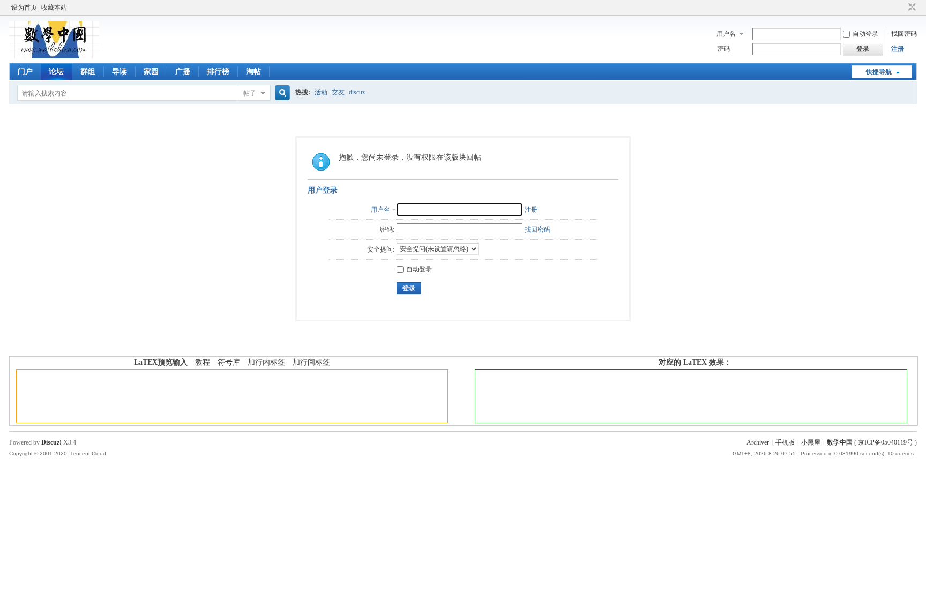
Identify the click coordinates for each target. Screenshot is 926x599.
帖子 (249, 93)
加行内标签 (266, 362)
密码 (723, 49)
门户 (25, 72)
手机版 (785, 442)
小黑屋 (810, 442)
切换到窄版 (911, 7)
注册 (897, 49)
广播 (182, 72)
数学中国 (840, 442)
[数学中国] (54, 56)
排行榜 (218, 72)
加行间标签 (311, 362)
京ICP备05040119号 (885, 442)
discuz (357, 92)
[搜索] (281, 93)
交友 (338, 92)
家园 (151, 72)
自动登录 (865, 34)
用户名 (726, 34)
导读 (119, 72)
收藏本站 (54, 7)
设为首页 (24, 7)
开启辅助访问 (902, 7)
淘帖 (253, 72)
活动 (321, 92)
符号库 (229, 362)
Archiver (757, 442)
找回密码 (904, 34)
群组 (87, 72)
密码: (387, 229)
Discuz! (51, 442)
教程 (202, 362)
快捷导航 (879, 72)
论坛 (56, 72)
